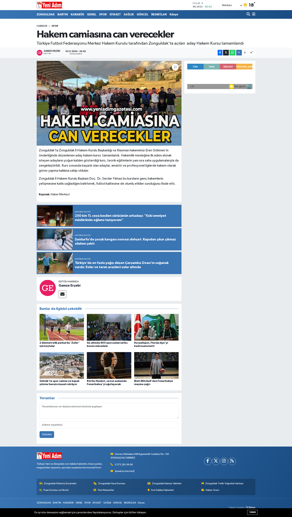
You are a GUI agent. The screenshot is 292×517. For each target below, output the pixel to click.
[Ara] (249, 14)
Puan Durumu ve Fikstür (56, 490)
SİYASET (115, 14)
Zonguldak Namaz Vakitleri (166, 483)
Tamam (252, 512)
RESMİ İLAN (159, 14)
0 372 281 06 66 (124, 464)
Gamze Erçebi (69, 285)
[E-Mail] (62, 294)
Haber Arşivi (212, 490)
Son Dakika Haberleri (162, 490)
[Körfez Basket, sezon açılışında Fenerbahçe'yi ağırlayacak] (109, 365)
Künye (174, 14)
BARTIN (62, 14)
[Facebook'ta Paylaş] (220, 52)
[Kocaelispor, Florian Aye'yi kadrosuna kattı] (156, 327)
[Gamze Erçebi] (48, 287)
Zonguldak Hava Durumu (111, 483)
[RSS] (232, 461)
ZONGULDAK (46, 14)
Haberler (42, 26)
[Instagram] (224, 461)
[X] (216, 461)
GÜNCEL (142, 14)
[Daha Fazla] (239, 52)
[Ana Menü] (253, 14)
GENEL (91, 14)
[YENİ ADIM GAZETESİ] (49, 5)
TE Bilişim (250, 507)
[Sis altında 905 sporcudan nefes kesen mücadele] (109, 327)
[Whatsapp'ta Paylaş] (232, 52)
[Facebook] (208, 461)
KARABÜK (77, 14)
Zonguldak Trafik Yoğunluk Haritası (224, 483)
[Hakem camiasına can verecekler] (109, 103)
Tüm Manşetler (106, 490)
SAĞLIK (129, 14)
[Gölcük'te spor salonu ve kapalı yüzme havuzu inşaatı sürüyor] (62, 365)
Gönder (47, 434)
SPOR (103, 14)
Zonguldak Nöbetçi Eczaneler (60, 483)
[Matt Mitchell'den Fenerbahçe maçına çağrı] (156, 365)
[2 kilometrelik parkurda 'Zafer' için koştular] (62, 327)
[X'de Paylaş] (226, 52)
